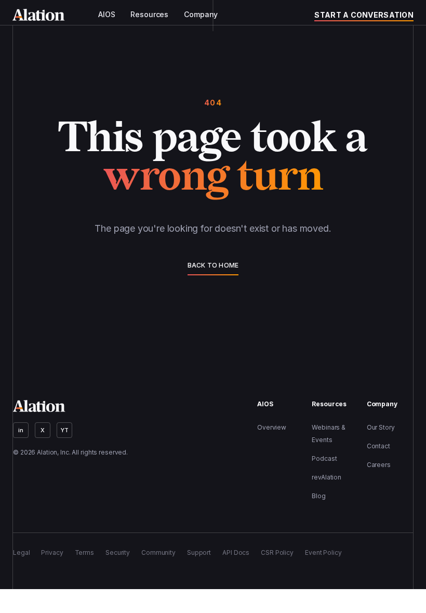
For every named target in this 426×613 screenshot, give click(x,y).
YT (65, 430)
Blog (319, 496)
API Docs (235, 552)
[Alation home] (38, 15)
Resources (149, 14)
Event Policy (323, 552)
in (20, 430)
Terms (84, 552)
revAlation (326, 477)
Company (201, 14)
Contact (378, 446)
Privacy (52, 552)
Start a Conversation (364, 14)
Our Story (381, 427)
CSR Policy (277, 552)
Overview (271, 427)
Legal (21, 552)
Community (158, 552)
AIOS (106, 14)
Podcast (324, 458)
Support (199, 552)
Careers (379, 465)
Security (117, 552)
